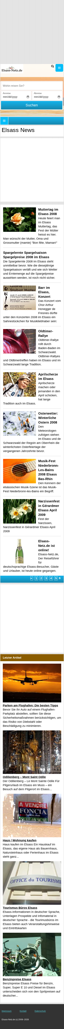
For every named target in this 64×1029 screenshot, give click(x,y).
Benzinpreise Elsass (17, 979)
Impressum (6, 1011)
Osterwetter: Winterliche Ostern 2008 (48, 418)
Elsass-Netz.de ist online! (46, 545)
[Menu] (59, 68)
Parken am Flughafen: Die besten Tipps (30, 705)
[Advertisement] (32, 170)
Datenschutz (40, 1011)
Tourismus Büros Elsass (20, 907)
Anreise (7, 93)
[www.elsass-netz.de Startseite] (12, 69)
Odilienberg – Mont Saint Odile (24, 777)
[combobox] (31, 86)
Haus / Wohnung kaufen (19, 840)
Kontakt (23, 1011)
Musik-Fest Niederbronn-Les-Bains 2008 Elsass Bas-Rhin (48, 470)
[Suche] (52, 66)
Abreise (38, 93)
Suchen (32, 105)
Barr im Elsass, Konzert (44, 292)
